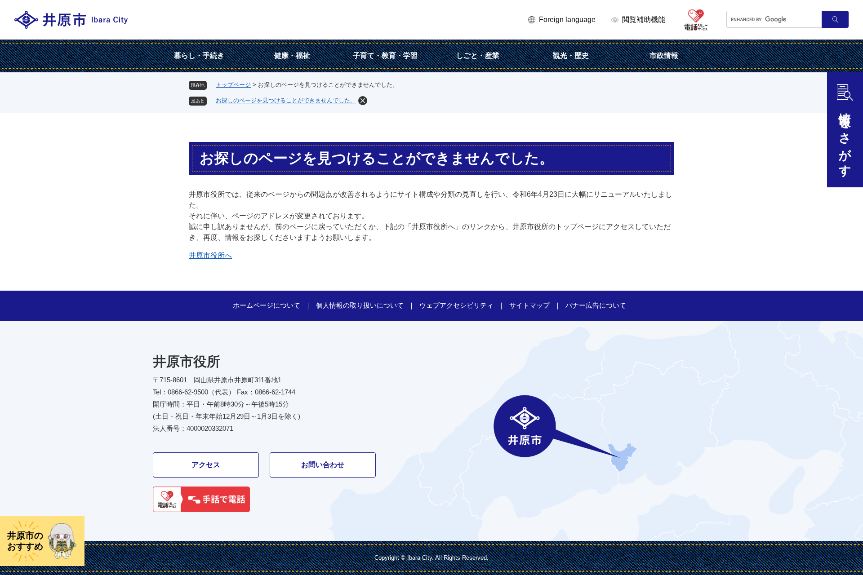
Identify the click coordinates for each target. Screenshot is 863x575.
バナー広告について (595, 305)
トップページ (233, 84)
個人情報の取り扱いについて (360, 305)
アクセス (205, 465)
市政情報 (663, 55)
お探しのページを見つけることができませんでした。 (286, 100)
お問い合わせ (322, 465)
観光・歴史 (571, 55)
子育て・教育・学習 (385, 55)
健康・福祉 (292, 55)
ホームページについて (266, 305)
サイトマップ (529, 305)
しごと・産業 (477, 55)
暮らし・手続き (199, 55)
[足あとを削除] (362, 100)
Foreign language (567, 19)
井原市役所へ (210, 255)
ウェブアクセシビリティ (456, 305)
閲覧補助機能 (643, 19)
